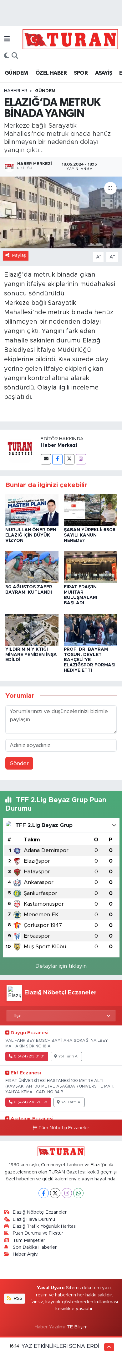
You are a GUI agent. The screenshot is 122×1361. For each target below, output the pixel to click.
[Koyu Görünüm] (6, 56)
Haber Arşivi (25, 1254)
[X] (55, 1193)
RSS (18, 1298)
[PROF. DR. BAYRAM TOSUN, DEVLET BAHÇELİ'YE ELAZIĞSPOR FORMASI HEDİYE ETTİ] (90, 629)
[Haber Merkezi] (20, 449)
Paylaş (19, 255)
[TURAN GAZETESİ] (70, 39)
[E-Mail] (46, 459)
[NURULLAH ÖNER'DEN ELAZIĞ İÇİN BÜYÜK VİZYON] (31, 510)
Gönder (19, 763)
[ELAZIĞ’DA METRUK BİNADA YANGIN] (61, 212)
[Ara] (15, 56)
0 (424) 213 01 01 (29, 1056)
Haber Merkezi (59, 445)
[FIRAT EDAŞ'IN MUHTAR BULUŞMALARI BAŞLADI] (90, 566)
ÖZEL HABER (51, 73)
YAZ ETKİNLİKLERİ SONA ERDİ (60, 1346)
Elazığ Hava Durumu (34, 1219)
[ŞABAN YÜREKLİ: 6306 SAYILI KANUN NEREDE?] (90, 510)
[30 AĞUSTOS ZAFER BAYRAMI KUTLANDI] (31, 566)
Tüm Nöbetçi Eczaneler (63, 1128)
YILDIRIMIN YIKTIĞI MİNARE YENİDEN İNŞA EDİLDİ (31, 654)
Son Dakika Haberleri (35, 1247)
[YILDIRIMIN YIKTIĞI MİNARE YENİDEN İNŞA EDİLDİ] (31, 629)
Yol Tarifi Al (68, 1056)
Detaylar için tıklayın (61, 966)
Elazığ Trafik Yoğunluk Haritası (45, 1226)
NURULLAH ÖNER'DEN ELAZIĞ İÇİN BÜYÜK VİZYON (30, 535)
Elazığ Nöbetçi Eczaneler (40, 1212)
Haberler (15, 91)
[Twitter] (69, 459)
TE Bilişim (77, 1327)
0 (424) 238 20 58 (30, 1102)
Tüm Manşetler (29, 1240)
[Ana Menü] (7, 39)
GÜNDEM (16, 73)
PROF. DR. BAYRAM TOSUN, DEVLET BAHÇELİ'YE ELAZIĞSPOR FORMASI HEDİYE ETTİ (89, 660)
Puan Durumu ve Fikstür (38, 1233)
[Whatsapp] (78, 1193)
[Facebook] (57, 459)
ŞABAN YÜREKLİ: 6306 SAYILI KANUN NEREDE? (89, 535)
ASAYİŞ (103, 73)
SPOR (81, 73)
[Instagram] (81, 459)
